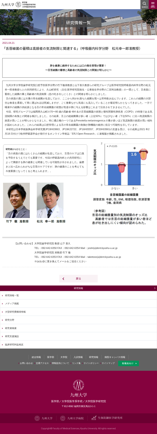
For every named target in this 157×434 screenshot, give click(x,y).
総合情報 (36, 357)
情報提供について (60, 363)
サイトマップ (108, 363)
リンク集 (76, 363)
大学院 (63, 357)
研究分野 (9, 320)
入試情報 (78, 357)
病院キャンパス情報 (115, 357)
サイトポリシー (91, 363)
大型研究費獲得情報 (15, 311)
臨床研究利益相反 (14, 344)
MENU (153, 7)
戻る (78, 278)
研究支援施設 (12, 336)
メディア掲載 (12, 303)
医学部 (50, 357)
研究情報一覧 (12, 295)
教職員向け (128, 363)
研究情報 (78, 288)
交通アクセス (42, 363)
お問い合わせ (26, 363)
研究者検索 (11, 328)
